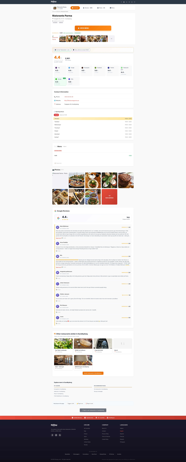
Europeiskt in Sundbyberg (60, 389)
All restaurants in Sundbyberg (101, 389)
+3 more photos (109, 197)
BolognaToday (103, 454)
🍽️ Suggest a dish (70, 403)
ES (126, 2)
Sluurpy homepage (98, 391)
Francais (122, 436)
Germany (86, 439)
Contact (104, 431)
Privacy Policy (105, 433)
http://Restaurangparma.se (71, 100)
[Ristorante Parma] (55, 38)
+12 (111, 38)
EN (124, 2)
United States (87, 442)
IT (121, 2)
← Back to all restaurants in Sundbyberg (93, 410)
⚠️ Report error (80, 403)
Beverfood (94, 454)
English (121, 431)
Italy (85, 431)
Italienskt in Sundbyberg (59, 391)
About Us (104, 428)
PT (134, 2)
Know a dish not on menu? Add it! (82, 49)
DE (132, 2)
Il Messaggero (76, 454)
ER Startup (111, 454)
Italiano (121, 428)
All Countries (87, 428)
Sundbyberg (57, 11)
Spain (85, 436)
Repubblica (67, 454)
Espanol (122, 433)
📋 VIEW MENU (83, 28)
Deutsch (122, 439)
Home (53, 11)
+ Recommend (77, 32)
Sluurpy (86, 444)
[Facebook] (52, 435)
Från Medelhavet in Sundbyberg (61, 396)
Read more (58, 238)
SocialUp (119, 454)
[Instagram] (56, 435)
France (85, 433)
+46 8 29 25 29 (68, 96)
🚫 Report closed (89, 403)
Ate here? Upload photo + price (63, 49)
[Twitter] (59, 435)
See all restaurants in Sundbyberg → (93, 373)
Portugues (122, 442)
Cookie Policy (105, 439)
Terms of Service (106, 436)
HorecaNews (86, 454)
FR (129, 2)
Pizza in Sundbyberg (58, 393)
